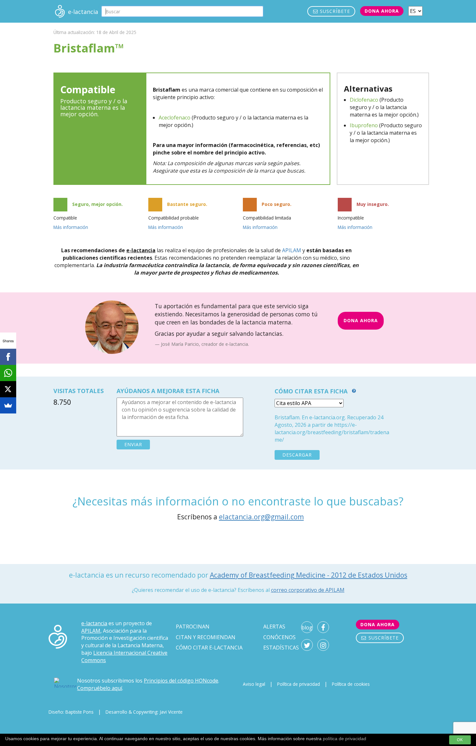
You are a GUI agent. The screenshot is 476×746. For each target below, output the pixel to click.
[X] (8, 389)
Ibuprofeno (364, 125)
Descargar (297, 455)
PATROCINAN (193, 626)
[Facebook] (8, 357)
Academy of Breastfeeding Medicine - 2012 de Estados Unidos (308, 575)
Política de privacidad (298, 684)
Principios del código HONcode (181, 680)
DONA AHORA (361, 320)
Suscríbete (334, 11)
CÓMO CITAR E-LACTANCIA (209, 647)
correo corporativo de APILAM (308, 589)
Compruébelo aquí (99, 688)
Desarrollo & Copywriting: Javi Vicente (144, 712)
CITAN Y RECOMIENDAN (205, 637)
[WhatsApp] (8, 373)
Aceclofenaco (174, 117)
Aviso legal (254, 684)
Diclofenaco (364, 99)
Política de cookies (351, 684)
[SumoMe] (8, 405)
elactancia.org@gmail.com (261, 516)
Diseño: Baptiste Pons (71, 712)
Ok (460, 740)
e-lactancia (94, 623)
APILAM (291, 250)
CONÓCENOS (279, 637)
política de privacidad (344, 738)
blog (306, 627)
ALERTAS (274, 626)
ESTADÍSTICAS (281, 647)
